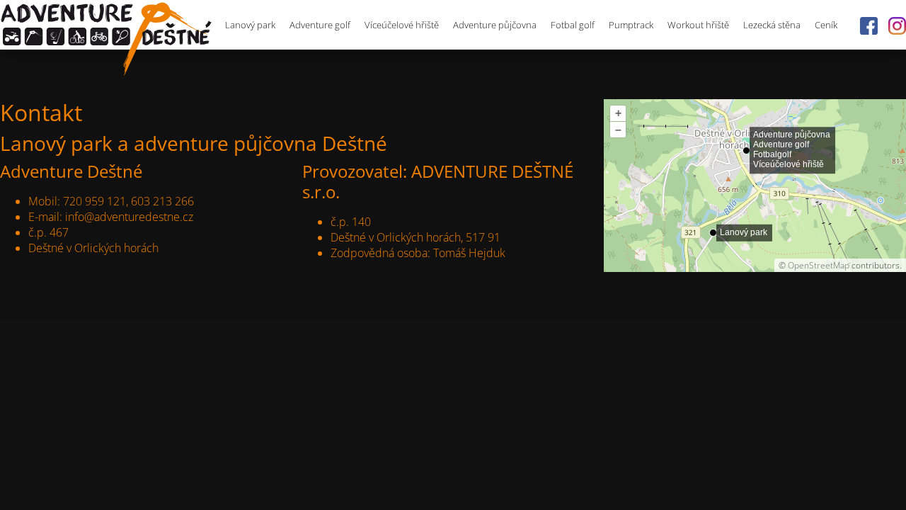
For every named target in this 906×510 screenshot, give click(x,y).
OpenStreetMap (818, 265)
